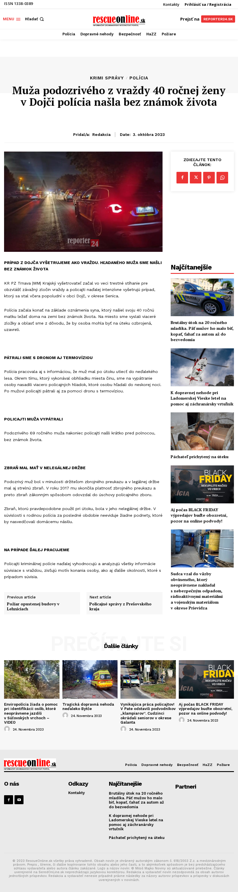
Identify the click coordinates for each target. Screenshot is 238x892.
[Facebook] (182, 177)
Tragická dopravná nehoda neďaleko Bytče (88, 706)
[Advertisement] (202, 229)
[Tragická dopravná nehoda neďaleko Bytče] (90, 679)
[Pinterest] (209, 177)
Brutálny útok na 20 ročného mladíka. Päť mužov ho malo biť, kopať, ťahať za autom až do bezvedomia (202, 331)
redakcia (101, 134)
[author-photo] (8, 729)
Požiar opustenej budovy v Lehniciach (33, 606)
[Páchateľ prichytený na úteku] (202, 431)
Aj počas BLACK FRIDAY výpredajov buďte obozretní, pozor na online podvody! (199, 515)
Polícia (138, 78)
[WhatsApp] (222, 177)
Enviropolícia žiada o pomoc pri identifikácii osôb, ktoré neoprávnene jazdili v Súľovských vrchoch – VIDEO (31, 713)
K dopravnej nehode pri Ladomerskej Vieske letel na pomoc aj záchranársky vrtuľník (202, 398)
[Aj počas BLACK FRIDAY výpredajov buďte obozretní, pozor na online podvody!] (202, 484)
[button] (35, 19)
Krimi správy (107, 78)
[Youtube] (19, 799)
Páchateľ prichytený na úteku (199, 456)
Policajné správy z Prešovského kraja (120, 606)
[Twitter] (195, 177)
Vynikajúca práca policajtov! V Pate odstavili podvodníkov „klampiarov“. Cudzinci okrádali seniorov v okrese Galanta (148, 713)
